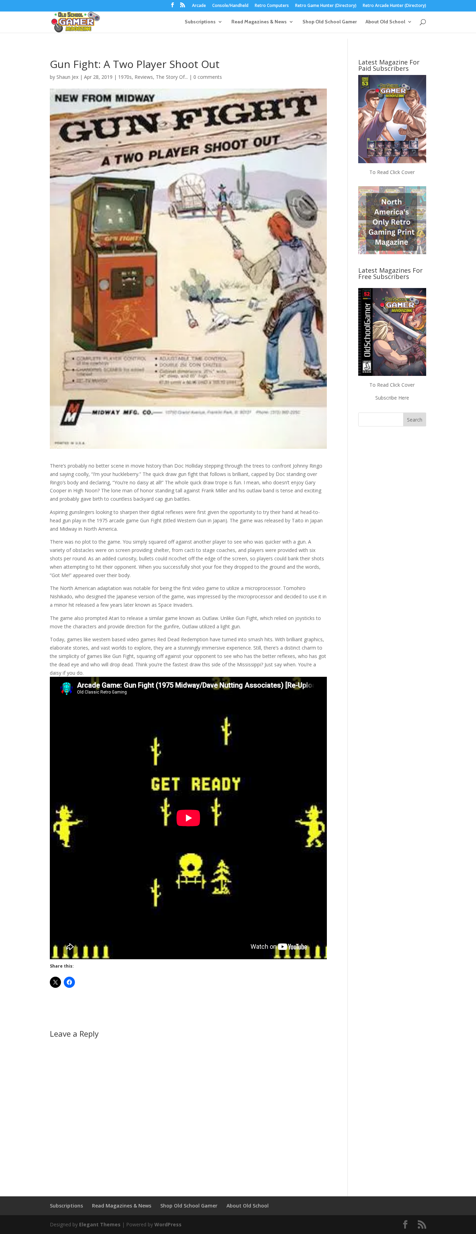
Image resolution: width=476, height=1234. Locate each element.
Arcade (199, 5)
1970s (125, 77)
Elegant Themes (100, 1224)
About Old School (385, 22)
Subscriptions (200, 22)
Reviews (144, 77)
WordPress (168, 1224)
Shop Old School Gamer (329, 22)
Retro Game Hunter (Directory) (325, 5)
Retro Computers (272, 5)
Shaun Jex (67, 77)
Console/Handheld (230, 5)
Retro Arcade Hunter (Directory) (394, 5)
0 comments (207, 77)
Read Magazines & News (259, 22)
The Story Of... (172, 77)
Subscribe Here (392, 397)
